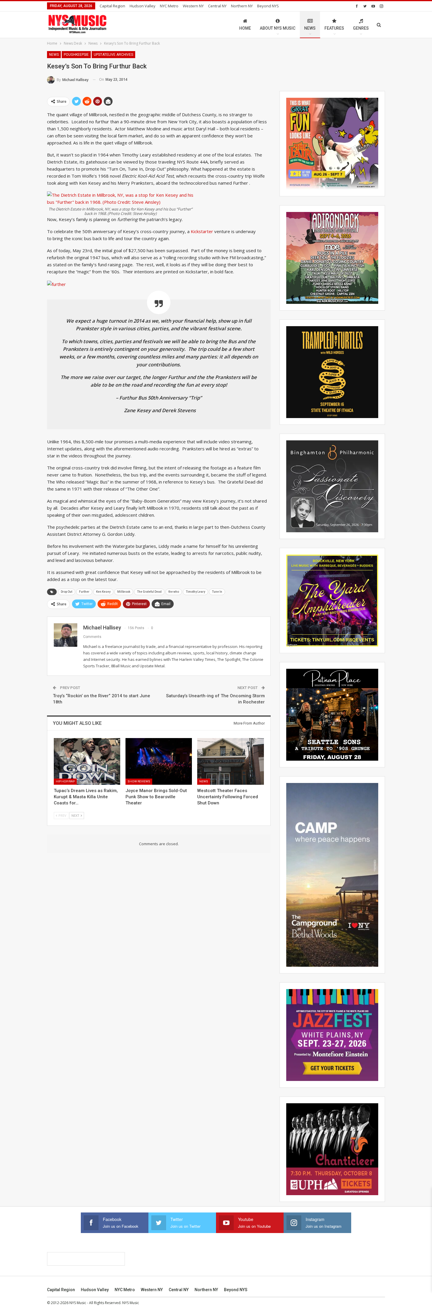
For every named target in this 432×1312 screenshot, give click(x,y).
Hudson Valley (142, 6)
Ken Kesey (103, 591)
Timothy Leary (195, 591)
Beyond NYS (268, 6)
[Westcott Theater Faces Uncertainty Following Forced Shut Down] (230, 761)
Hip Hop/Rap (65, 781)
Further (84, 591)
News (310, 28)
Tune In (217, 591)
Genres (361, 28)
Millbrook (123, 591)
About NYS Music (277, 28)
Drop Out (66, 591)
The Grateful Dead (149, 591)
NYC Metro (169, 6)
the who (173, 591)
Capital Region (112, 6)
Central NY (217, 6)
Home (245, 28)
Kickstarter (202, 231)
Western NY (193, 6)
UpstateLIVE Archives (113, 55)
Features (334, 28)
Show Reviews (139, 781)
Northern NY (242, 6)
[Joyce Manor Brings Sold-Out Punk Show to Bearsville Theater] (158, 761)
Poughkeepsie (76, 55)
